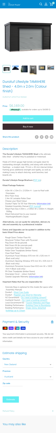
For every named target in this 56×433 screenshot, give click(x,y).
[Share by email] (51, 137)
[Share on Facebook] (37, 137)
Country (6, 359)
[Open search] (40, 4)
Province (6, 371)
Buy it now (28, 126)
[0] (51, 4)
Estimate (11, 399)
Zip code (6, 383)
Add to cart (28, 118)
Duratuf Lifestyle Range (15, 97)
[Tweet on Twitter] (46, 137)
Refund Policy (8, 411)
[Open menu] (4, 4)
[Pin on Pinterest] (41, 137)
